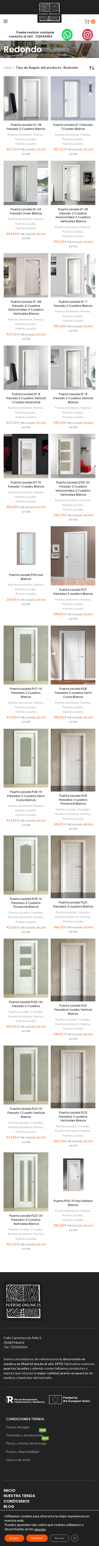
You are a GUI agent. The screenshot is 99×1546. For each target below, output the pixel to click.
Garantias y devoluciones (25, 1434)
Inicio (8, 67)
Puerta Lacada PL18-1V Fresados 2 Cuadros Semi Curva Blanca (26, 796)
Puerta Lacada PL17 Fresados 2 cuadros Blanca (73, 592)
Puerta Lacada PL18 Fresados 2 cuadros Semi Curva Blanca (73, 693)
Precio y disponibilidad (22, 1452)
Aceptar (14, 1538)
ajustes (40, 1529)
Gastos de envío (18, 1460)
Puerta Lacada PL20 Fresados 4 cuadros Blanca (73, 904)
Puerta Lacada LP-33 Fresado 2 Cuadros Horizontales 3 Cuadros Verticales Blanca (73, 215)
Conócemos (17, 1501)
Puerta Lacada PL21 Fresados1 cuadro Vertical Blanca (73, 1010)
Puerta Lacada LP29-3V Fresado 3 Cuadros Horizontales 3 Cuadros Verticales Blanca (73, 488)
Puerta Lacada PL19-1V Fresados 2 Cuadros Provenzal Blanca (26, 903)
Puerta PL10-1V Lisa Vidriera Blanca (73, 1203)
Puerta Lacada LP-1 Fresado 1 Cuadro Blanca (73, 127)
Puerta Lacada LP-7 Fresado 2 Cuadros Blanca (73, 304)
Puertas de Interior (20, 134)
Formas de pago (18, 1427)
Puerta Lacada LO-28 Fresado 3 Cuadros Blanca (26, 127)
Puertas (38, 134)
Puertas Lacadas (25, 139)
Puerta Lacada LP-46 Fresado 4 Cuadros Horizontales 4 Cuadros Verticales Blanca (25, 308)
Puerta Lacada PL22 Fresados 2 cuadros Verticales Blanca (73, 1116)
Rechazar (37, 1538)
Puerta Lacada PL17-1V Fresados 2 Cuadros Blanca (26, 693)
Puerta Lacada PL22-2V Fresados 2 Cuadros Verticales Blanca (26, 1220)
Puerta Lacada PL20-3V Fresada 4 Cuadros (26, 1004)
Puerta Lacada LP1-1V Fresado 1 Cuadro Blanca (26, 484)
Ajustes (59, 1538)
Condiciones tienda (25, 1419)
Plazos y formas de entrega (27, 1442)
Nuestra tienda (19, 1495)
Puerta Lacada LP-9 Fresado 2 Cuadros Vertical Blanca (73, 398)
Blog (9, 1506)
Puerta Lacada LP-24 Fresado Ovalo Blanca (26, 211)
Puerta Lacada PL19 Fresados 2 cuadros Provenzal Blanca (73, 800)
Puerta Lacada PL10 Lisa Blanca (26, 577)
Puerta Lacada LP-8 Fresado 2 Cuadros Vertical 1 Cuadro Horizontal (26, 398)
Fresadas (84, 809)
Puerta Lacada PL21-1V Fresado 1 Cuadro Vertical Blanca (26, 1113)
